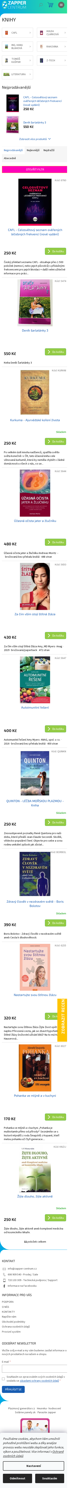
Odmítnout (17, 1478)
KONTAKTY (8, 1312)
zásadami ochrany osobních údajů (39, 1381)
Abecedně (10, 158)
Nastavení (33, 1466)
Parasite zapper (47, 1412)
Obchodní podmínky (13, 1322)
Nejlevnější (33, 150)
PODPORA (8, 1302)
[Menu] (61, 5)
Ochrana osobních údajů (16, 1327)
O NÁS (5, 1307)
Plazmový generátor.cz (21, 1408)
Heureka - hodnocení (49, 1408)
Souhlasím (49, 1478)
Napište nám (9, 1317)
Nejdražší (49, 150)
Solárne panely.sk (25, 1412)
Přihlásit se (13, 1389)
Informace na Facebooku (22, 1286)
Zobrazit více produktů (33, 139)
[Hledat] (41, 5)
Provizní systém (11, 1332)
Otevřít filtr (35, 169)
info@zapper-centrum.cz (22, 1269)
